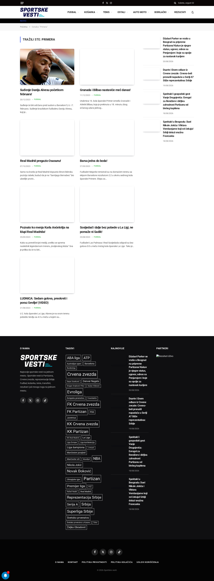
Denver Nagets (91, 381)
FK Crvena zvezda (83, 404)
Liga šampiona (75, 447)
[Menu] (22, 3)
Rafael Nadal (72, 492)
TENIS (106, 12)
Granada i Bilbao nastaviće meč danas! (105, 90)
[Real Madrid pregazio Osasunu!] (47, 138)
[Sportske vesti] (34, 12)
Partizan (92, 478)
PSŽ (90, 487)
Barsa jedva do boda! (93, 161)
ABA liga (73, 358)
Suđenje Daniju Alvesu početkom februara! (41, 92)
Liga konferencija (87, 442)
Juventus (71, 417)
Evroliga (74, 392)
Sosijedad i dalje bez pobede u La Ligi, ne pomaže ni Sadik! (106, 229)
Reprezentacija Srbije (84, 497)
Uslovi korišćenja (148, 562)
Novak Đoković (79, 471)
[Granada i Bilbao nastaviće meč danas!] (107, 67)
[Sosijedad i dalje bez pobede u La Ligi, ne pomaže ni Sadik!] (107, 204)
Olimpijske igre (73, 479)
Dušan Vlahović (94, 386)
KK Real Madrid (73, 438)
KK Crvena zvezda (82, 424)
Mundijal (86, 459)
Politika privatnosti (94, 562)
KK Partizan (77, 431)
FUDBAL (72, 12)
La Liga (86, 437)
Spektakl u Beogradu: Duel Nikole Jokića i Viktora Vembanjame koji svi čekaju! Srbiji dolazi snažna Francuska (178, 129)
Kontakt (73, 562)
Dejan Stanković (73, 382)
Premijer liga (76, 486)
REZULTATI (180, 12)
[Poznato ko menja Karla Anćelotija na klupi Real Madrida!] (47, 204)
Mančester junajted (76, 452)
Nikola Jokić (74, 465)
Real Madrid (85, 491)
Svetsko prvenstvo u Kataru (78, 522)
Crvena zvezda (81, 374)
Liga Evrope (72, 442)
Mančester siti (73, 459)
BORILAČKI (160, 12)
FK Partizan (76, 411)
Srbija (86, 504)
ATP (87, 358)
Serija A (72, 504)
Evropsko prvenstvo (75, 398)
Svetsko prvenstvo (78, 517)
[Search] (175, 3)
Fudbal (37, 99)
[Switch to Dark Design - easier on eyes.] (192, 12)
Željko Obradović (76, 527)
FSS (92, 412)
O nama (59, 562)
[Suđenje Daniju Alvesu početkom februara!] (47, 67)
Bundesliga (71, 368)
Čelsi (95, 523)
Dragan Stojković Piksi (75, 386)
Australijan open (74, 364)
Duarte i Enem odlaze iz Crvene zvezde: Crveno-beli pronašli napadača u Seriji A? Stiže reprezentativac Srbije (84, 21)
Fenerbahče (92, 398)
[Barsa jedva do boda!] (107, 138)
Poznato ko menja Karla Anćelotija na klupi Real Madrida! (44, 229)
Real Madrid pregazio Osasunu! (40, 161)
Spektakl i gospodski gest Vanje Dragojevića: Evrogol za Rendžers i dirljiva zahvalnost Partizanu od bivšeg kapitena (177, 101)
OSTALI (121, 12)
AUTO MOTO (139, 12)
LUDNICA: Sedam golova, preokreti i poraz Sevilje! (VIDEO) (43, 300)
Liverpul (91, 448)
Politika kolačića (122, 562)
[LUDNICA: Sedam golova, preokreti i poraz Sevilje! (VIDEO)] (47, 275)
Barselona (89, 363)
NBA (96, 458)
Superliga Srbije (80, 511)
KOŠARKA (89, 12)
